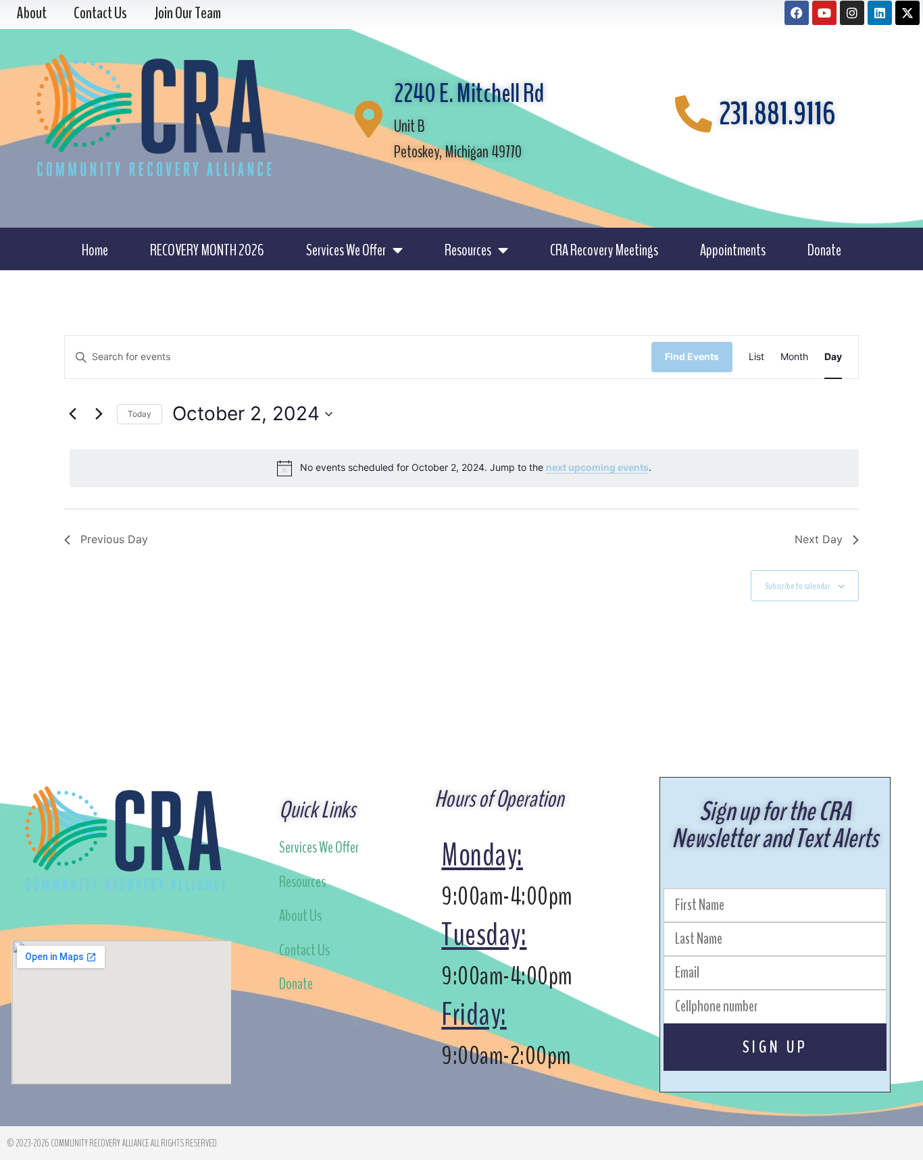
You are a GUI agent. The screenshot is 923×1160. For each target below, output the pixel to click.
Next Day (819, 539)
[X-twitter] (907, 13)
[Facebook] (796, 13)
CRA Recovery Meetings (604, 250)
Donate (824, 250)
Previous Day (114, 539)
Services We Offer (346, 250)
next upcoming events (597, 467)
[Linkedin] (880, 13)
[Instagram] (852, 13)
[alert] (464, 468)
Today (139, 414)
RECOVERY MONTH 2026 (207, 250)
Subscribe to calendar (797, 586)
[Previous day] (72, 414)
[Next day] (99, 414)
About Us (300, 915)
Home (95, 250)
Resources (468, 250)
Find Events (692, 356)
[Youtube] (824, 13)
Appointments (733, 250)
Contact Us (304, 950)
